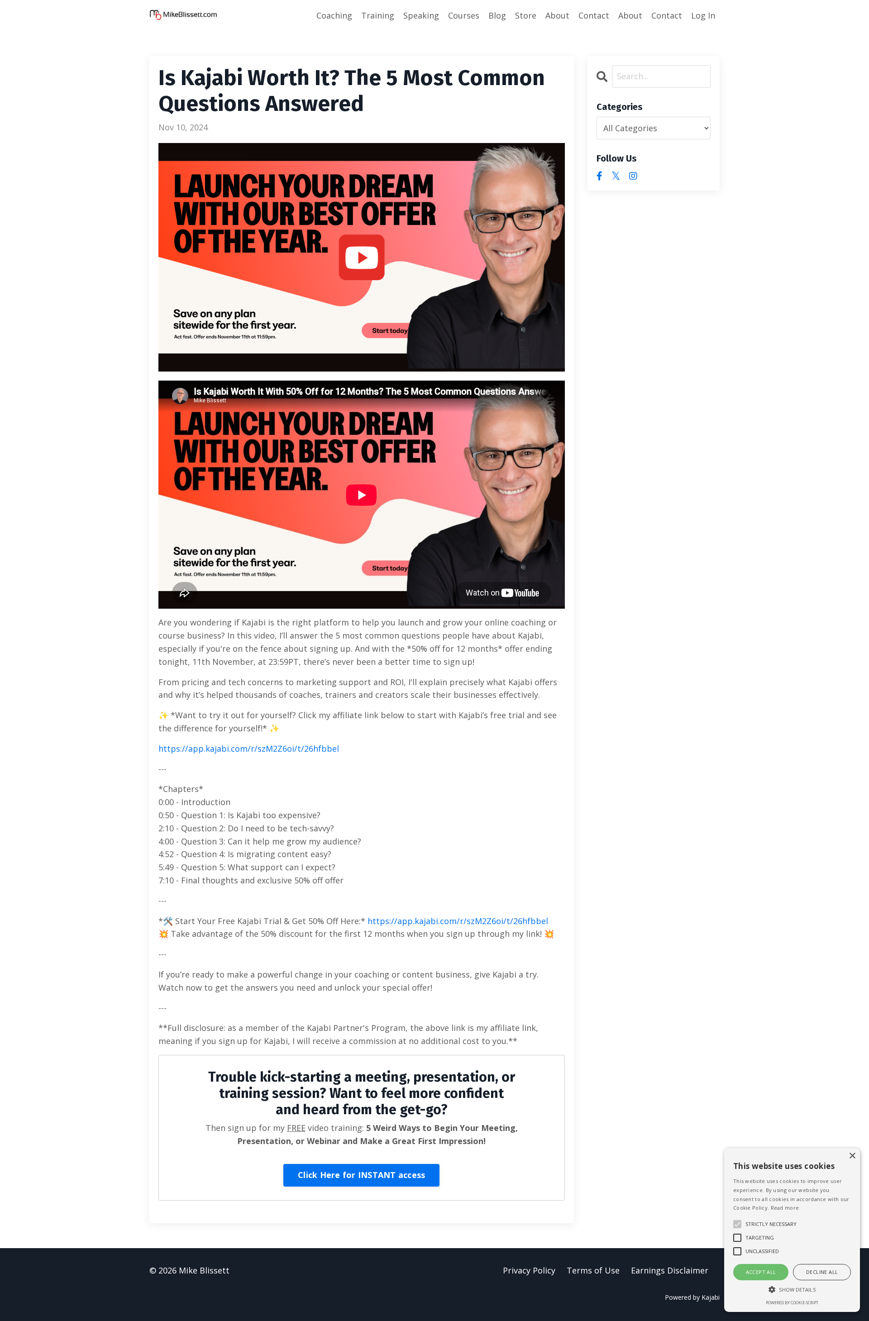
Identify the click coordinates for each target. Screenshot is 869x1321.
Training (377, 15)
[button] (792, 1289)
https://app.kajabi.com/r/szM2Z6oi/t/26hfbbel (248, 748)
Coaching (334, 15)
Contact (593, 15)
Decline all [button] (822, 1272)
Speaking (421, 15)
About (557, 15)
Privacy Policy (529, 1270)
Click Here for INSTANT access (361, 1174)
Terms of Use (593, 1270)
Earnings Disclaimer (669, 1270)
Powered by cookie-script (792, 1303)
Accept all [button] (761, 1272)
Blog (497, 15)
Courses (463, 15)
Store (525, 15)
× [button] (852, 1156)
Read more (785, 1207)
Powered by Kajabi (692, 1297)
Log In (703, 15)
